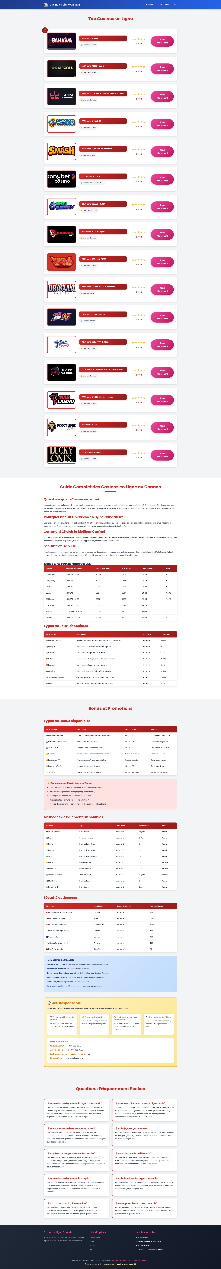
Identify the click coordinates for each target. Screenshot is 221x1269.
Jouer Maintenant (162, 41)
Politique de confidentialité (121, 1260)
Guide (159, 5)
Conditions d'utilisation (140, 1260)
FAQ (175, 5)
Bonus (167, 5)
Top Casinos (95, 1237)
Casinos (149, 5)
